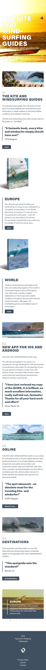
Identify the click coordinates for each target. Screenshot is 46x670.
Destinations (15, 541)
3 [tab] (17, 620)
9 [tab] (37, 620)
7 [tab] (30, 620)
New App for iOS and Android (22, 349)
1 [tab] (10, 620)
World (11, 279)
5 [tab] (23, 620)
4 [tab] (20, 620)
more (9, 228)
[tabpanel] (23, 604)
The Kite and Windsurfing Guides (22, 98)
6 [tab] (27, 620)
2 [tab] (13, 620)
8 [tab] (33, 620)
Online (9, 449)
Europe (12, 198)
